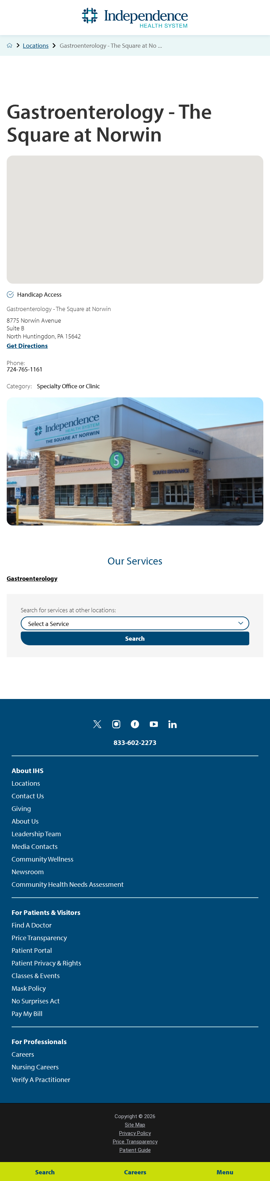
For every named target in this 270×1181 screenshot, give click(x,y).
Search (135, 638)
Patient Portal (32, 950)
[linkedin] (172, 724)
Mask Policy (29, 988)
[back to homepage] (9, 45)
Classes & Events (36, 975)
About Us (25, 821)
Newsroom (28, 871)
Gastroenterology (32, 578)
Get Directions (27, 346)
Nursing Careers (35, 1066)
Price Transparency (39, 937)
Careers (23, 1054)
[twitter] (97, 724)
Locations (36, 45)
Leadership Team (36, 833)
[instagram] (116, 724)
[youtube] (154, 724)
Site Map (135, 1125)
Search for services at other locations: (68, 610)
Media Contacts (35, 846)
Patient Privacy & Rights (46, 962)
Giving (21, 808)
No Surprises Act (36, 1000)
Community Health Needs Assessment (68, 884)
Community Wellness (42, 859)
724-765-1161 (25, 369)
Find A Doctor (32, 925)
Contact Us (28, 795)
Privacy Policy (135, 1133)
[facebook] (135, 724)
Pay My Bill (27, 1013)
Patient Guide (135, 1150)
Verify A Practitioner (41, 1079)
